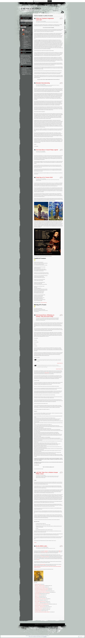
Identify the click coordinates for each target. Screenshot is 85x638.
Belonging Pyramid (22, 56)
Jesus (54, 548)
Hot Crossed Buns (40, 319)
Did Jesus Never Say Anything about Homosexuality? (41, 589)
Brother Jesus (40, 179)
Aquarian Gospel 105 (59, 363)
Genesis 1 (54, 318)
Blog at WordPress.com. (37, 624)
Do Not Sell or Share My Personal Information (45, 624)
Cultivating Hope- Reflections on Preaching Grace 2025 (27, 44)
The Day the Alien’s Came (26, 32)
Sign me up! (22, 22)
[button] (41, 211)
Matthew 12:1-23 (37, 596)
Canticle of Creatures (44, 179)
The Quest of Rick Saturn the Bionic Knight (26, 64)
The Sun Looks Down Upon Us (27, 31)
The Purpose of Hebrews (38, 610)
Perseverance (39, 477)
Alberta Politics (22, 55)
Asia (37, 548)
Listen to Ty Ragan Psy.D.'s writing (26, 70)
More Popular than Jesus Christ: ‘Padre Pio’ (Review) (41, 588)
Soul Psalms (28, 61)
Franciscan (51, 548)
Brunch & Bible (22, 57)
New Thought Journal (25, 60)
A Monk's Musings (31, 8)
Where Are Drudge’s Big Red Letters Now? (40, 601)
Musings (24, 59)
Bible (39, 548)
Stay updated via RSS (55, 10)
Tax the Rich (39, 180)
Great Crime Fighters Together (26, 58)
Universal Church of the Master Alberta (40, 320)
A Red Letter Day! (37, 597)
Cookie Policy (45, 636)
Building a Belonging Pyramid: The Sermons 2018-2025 (27, 36)
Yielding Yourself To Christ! (38, 609)
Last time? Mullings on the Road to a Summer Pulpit (27, 41)
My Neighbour (27, 59)
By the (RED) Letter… (42, 546)
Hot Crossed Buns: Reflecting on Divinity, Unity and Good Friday (45, 315)
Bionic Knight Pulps (27, 56)
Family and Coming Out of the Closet (39, 605)
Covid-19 (52, 179)
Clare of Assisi (48, 179)
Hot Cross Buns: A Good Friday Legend (47, 149)
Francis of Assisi (55, 179)
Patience (37, 477)
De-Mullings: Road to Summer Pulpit (26, 42)
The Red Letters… (37, 602)
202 (37, 179)
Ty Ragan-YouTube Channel (25, 73)
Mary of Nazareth (44, 319)
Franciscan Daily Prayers (44, 302)
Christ (40, 548)
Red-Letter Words (37, 593)
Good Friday (56, 318)
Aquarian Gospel (39, 318)
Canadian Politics (26, 57)
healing (37, 319)
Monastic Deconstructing (43, 83)
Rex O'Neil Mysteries (24, 61)
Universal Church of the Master (55, 319)
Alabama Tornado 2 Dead (38, 584)
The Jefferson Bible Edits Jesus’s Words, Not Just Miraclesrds (42, 592)
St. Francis (43, 556)
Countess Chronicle (24, 67)
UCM (47, 319)
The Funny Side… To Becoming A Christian (40, 606)
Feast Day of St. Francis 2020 (44, 177)
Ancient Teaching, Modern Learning (28, 55)
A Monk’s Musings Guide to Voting (27, 45)
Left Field (44, 475)
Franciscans (38, 559)
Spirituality (23, 63)
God (52, 548)
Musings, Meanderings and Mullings (26, 46)
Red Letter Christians (42, 564)
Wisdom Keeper (43, 477)
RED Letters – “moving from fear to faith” (40, 585)
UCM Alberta (49, 319)
